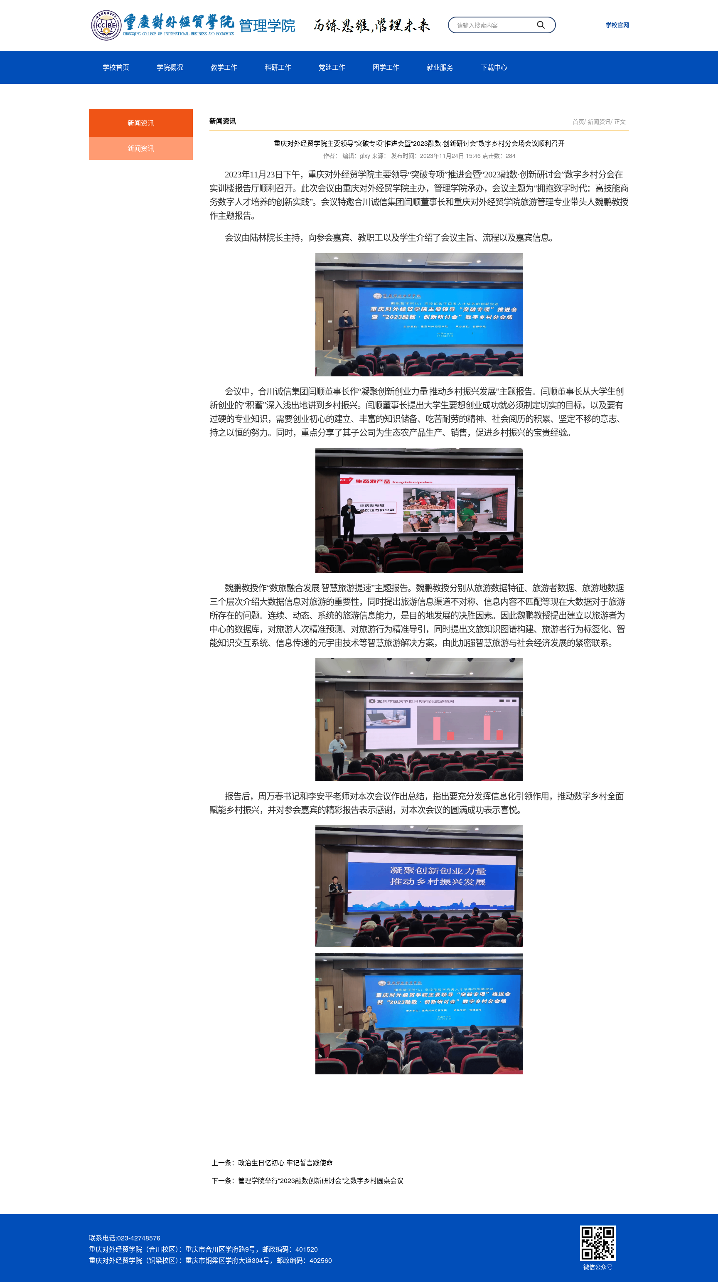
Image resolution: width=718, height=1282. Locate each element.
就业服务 (440, 67)
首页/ (579, 121)
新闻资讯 (141, 123)
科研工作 (278, 67)
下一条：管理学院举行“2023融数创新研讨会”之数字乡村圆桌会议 (307, 1180)
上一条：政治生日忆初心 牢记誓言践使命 (272, 1162)
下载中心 (494, 67)
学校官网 (617, 24)
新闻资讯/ (600, 121)
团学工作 (386, 67)
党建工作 (332, 67)
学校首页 (116, 67)
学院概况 (170, 67)
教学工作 (224, 67)
